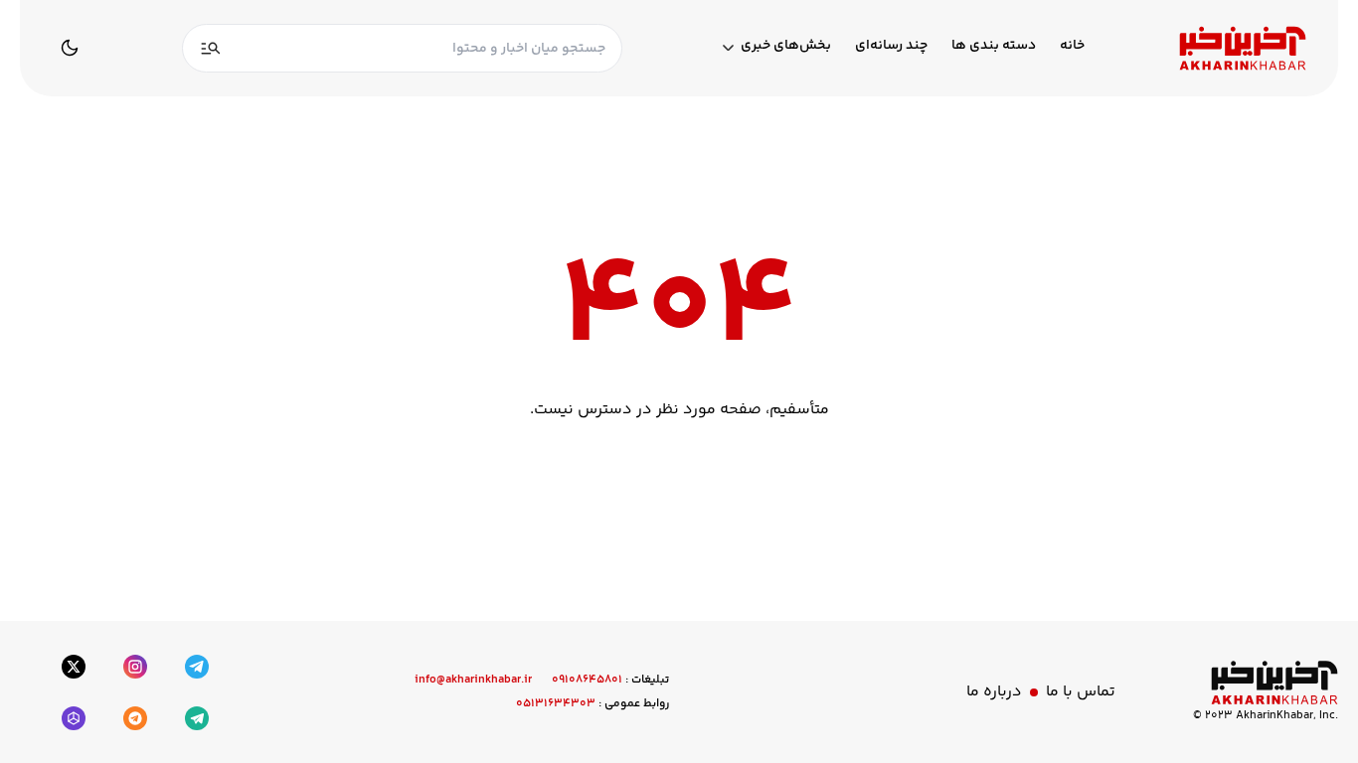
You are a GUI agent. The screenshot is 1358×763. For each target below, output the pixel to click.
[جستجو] (211, 48)
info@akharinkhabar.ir (473, 680)
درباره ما (994, 692)
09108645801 (587, 680)
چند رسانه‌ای (891, 46)
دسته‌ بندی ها (993, 46)
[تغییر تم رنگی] (69, 48)
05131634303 (555, 703)
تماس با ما (1080, 692)
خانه (1072, 46)
